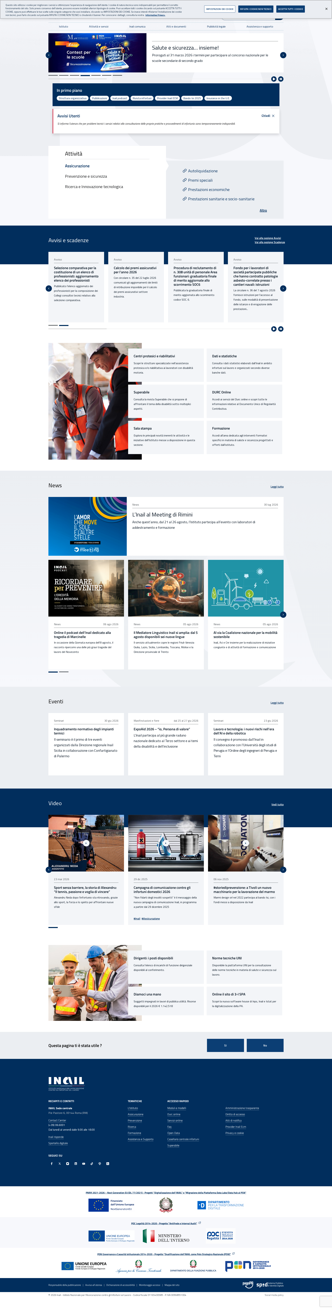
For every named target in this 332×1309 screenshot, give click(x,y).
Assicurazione (135, 1114)
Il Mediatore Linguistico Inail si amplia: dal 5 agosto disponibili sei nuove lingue (166, 635)
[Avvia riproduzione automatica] (274, 79)
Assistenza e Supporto (140, 1139)
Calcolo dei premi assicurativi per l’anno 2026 (75, 270)
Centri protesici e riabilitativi (154, 356)
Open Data (173, 1133)
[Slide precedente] (49, 55)
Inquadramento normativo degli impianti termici (84, 731)
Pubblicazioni (99, 98)
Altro (263, 210)
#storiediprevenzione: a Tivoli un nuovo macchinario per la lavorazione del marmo (164, 890)
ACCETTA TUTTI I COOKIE (290, 9)
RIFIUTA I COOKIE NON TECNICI (255, 9)
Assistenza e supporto (260, 26)
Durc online (173, 1114)
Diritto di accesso (235, 1114)
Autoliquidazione (203, 171)
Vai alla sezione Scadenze (270, 242)
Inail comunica (137, 26)
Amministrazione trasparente (242, 1108)
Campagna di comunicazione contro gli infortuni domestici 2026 (82, 890)
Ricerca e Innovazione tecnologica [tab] (94, 186)
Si (225, 1045)
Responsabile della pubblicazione (64, 1285)
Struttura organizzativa (72, 98)
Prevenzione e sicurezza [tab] (86, 176)
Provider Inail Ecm (235, 1127)
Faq (169, 1127)
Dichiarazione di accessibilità (120, 1285)
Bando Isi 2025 (192, 98)
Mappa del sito (172, 1285)
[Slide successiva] (283, 55)
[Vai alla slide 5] (96, 75)
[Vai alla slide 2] (63, 75)
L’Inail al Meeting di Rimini (162, 514)
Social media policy (274, 1295)
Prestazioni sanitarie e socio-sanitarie (221, 199)
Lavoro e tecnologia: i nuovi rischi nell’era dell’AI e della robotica (244, 731)
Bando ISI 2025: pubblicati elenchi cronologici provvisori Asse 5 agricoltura (255, 272)
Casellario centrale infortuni (183, 1139)
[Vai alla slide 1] (53, 75)
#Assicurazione (71, 918)
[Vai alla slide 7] (117, 75)
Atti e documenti (176, 26)
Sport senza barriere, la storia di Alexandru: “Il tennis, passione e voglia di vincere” (245, 890)
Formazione (221, 428)
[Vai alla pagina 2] (63, 325)
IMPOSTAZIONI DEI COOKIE (219, 9)
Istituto (63, 26)
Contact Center (57, 1120)
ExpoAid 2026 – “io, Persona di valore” (162, 729)
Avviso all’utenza (93, 1285)
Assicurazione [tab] (77, 166)
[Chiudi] (326, 9)
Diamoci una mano (147, 994)
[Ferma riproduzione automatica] (281, 79)
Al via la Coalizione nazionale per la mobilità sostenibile (245, 635)
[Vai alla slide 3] (74, 75)
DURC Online (221, 392)
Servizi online (175, 1120)
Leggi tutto (277, 487)
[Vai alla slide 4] (85, 75)
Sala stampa (143, 428)
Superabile (141, 392)
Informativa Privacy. (155, 15)
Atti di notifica (233, 1120)
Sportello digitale (58, 1143)
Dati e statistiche (224, 356)
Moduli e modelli (176, 1108)
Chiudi (266, 115)
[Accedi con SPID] (270, 1285)
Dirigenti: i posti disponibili (153, 958)
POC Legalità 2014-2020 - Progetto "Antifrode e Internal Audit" (164, 1223)
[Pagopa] (248, 1285)
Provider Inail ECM (167, 98)
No (265, 1045)
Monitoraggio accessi (149, 1285)
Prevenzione (135, 1120)
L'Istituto (133, 1108)
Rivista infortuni (142, 98)
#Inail (57, 918)
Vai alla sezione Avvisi (268, 238)
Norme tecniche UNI (227, 958)
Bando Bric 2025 (171, 43)
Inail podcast (119, 98)
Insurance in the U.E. (218, 98)
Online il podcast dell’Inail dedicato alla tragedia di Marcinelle (82, 635)
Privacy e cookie (234, 1133)
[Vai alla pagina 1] (53, 325)
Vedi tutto (277, 804)
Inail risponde (56, 1137)
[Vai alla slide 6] (106, 75)
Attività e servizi (98, 26)
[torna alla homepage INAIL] (66, 1083)
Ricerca (132, 1127)
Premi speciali (200, 180)
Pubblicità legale (216, 26)
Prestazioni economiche (209, 189)
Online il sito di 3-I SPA (228, 994)
